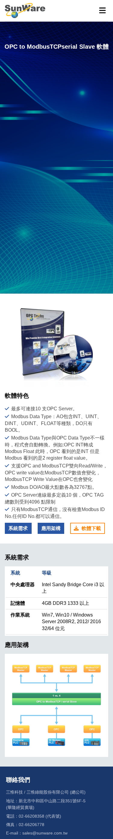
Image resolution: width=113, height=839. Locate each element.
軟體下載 (91, 528)
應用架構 (51, 528)
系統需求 (18, 528)
